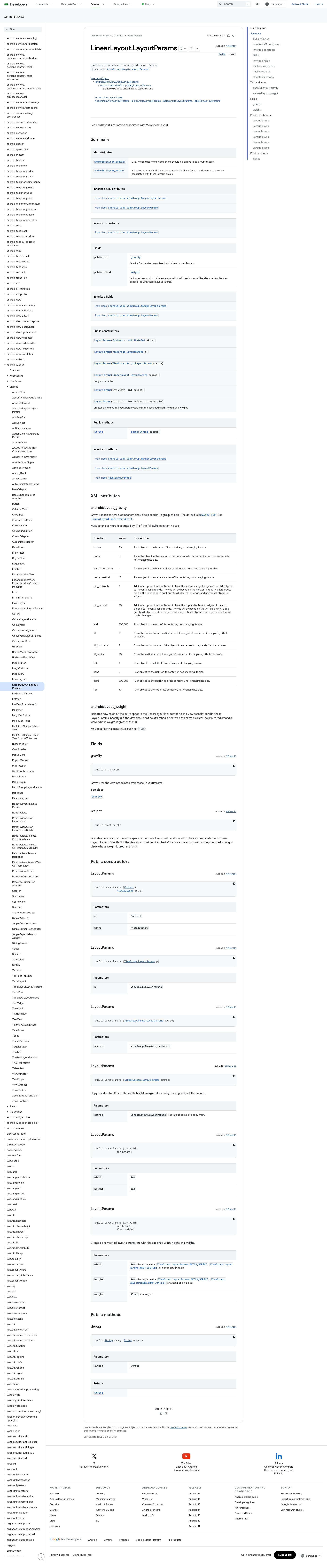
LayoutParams (102, 340)
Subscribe (285, 1555)
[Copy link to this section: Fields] (105, 744)
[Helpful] (228, 35)
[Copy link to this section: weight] (105, 811)
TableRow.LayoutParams (206, 100)
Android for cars (151, 1509)
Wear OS (147, 1498)
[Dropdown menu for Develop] (105, 4)
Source (54, 1509)
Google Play (121, 4)
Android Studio (300, 4)
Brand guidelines (82, 1554)
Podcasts (55, 1526)
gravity (136, 257)
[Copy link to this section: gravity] (105, 756)
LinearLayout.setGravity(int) (112, 519)
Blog (147, 4)
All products (174, 1539)
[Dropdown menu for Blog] (155, 4)
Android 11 (194, 1526)
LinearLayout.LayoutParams (129, 375)
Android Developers (101, 35)
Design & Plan (69, 4)
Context (117, 340)
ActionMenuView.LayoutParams (112, 100)
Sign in (319, 4)
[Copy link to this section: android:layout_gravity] (130, 508)
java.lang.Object (100, 78)
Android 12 (194, 1520)
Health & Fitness (104, 1504)
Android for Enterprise (62, 1498)
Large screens (149, 1493)
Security (54, 1504)
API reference (14, 16)
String (98, 431)
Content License (178, 1427)
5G (97, 1520)
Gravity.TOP (207, 515)
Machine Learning (105, 1498)
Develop (95, 4)
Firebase (124, 1539)
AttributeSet (136, 340)
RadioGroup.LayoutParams (146, 100)
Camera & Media (105, 1509)
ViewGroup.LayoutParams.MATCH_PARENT (182, 1264)
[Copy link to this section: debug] (104, 1327)
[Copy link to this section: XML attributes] (123, 496)
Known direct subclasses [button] (157, 99)
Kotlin (222, 54)
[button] (22, 38)
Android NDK (242, 1518)
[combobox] (234, 4)
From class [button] (130, 198)
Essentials (42, 4)
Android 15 (194, 1504)
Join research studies (292, 1509)
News (53, 1515)
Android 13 (194, 1515)
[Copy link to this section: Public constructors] (133, 862)
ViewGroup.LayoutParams (127, 351)
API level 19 (230, 1066)
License (65, 1554)
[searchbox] (23, 29)
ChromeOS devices (152, 1504)
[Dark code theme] (234, 766)
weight (135, 272)
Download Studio (244, 1513)
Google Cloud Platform (148, 1539)
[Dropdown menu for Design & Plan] (81, 4)
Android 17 (194, 1493)
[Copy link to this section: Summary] (112, 140)
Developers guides (245, 1502)
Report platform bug (291, 1493)
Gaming (100, 1493)
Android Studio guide (246, 1496)
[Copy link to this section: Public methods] (124, 1315)
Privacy (100, 1515)
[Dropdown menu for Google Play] (132, 4)
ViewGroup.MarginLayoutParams (127, 69)
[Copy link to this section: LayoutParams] (117, 874)
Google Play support (291, 1504)
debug (134, 431)
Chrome (108, 1539)
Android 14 (194, 1509)
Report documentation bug (295, 1498)
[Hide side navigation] (41, 1556)
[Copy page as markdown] (192, 49)
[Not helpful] (233, 35)
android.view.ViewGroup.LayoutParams (117, 81)
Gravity (97, 796)
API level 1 (231, 45)
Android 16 (194, 1498)
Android (54, 1493)
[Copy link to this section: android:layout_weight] (129, 707)
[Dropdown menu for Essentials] (52, 4)
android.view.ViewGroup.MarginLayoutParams (125, 85)
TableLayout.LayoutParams (177, 100)
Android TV (148, 1515)
